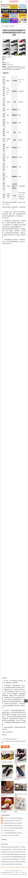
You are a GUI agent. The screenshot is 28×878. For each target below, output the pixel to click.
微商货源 (7, 26)
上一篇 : (9, 739)
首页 (2, 26)
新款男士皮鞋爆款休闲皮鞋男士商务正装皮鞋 (13, 825)
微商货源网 (12, 870)
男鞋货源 (12, 26)
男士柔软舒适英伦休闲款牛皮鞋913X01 (12, 820)
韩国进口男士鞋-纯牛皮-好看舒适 (11, 835)
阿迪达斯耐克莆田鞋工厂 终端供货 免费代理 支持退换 (13, 849)
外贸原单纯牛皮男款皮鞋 (9, 830)
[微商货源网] (14, 1)
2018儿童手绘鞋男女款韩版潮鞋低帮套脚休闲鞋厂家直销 (14, 856)
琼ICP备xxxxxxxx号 (19, 870)
